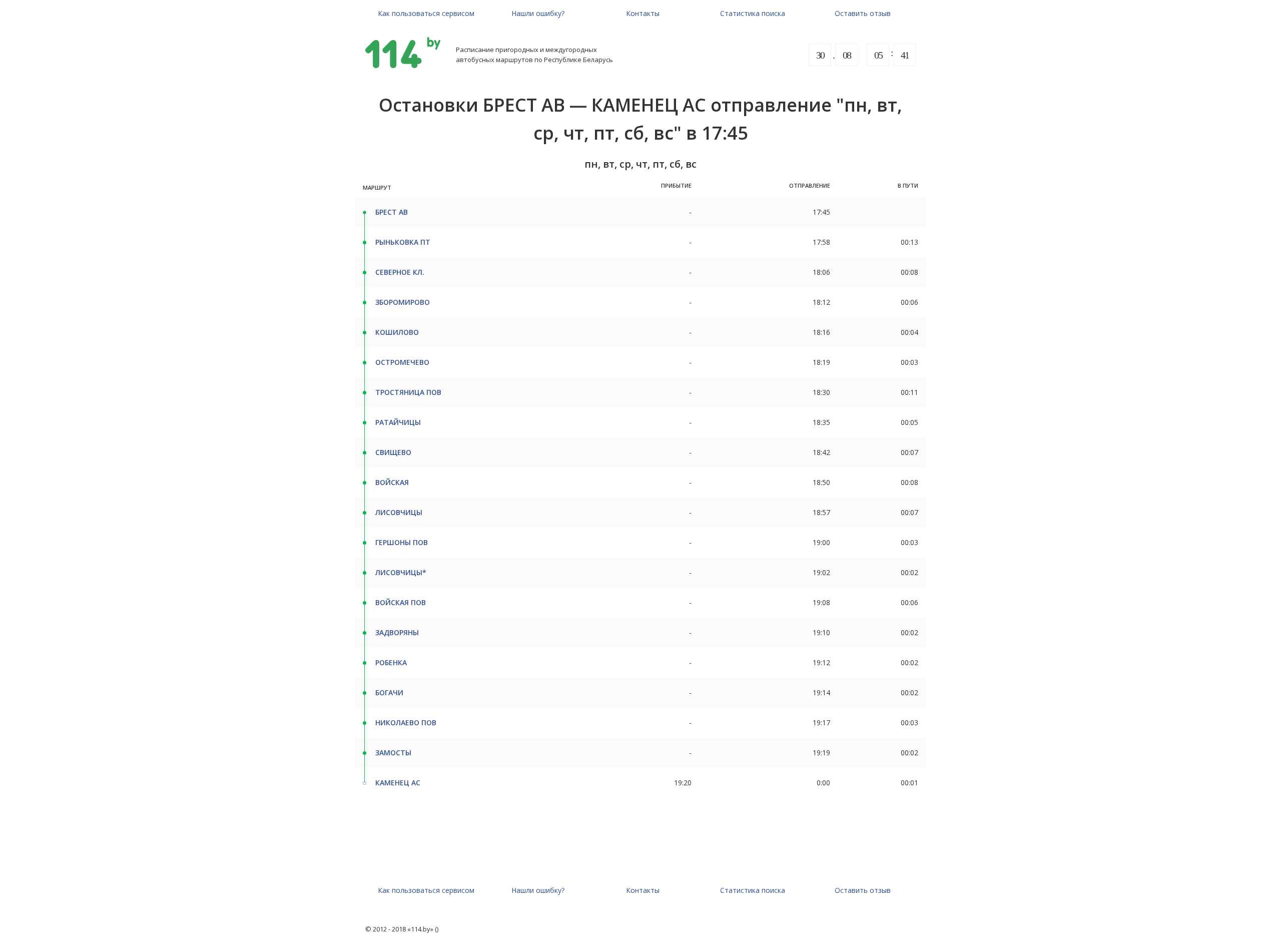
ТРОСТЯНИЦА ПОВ (408, 392)
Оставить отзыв (863, 13)
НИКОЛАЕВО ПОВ (405, 722)
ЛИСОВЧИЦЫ (398, 512)
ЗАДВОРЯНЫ (397, 632)
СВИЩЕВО (393, 452)
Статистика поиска (752, 13)
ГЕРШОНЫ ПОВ (401, 542)
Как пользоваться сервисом (426, 13)
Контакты (643, 13)
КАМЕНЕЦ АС (397, 782)
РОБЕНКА (391, 662)
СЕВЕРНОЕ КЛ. (399, 272)
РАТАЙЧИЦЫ (398, 422)
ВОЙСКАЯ (392, 482)
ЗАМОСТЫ (393, 752)
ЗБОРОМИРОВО (402, 302)
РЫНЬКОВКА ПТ (402, 242)
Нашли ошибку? (537, 13)
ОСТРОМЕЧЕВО (402, 362)
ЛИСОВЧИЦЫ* (400, 572)
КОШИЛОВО (397, 332)
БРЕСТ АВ (391, 212)
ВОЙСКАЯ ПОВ (400, 602)
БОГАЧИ (389, 692)
